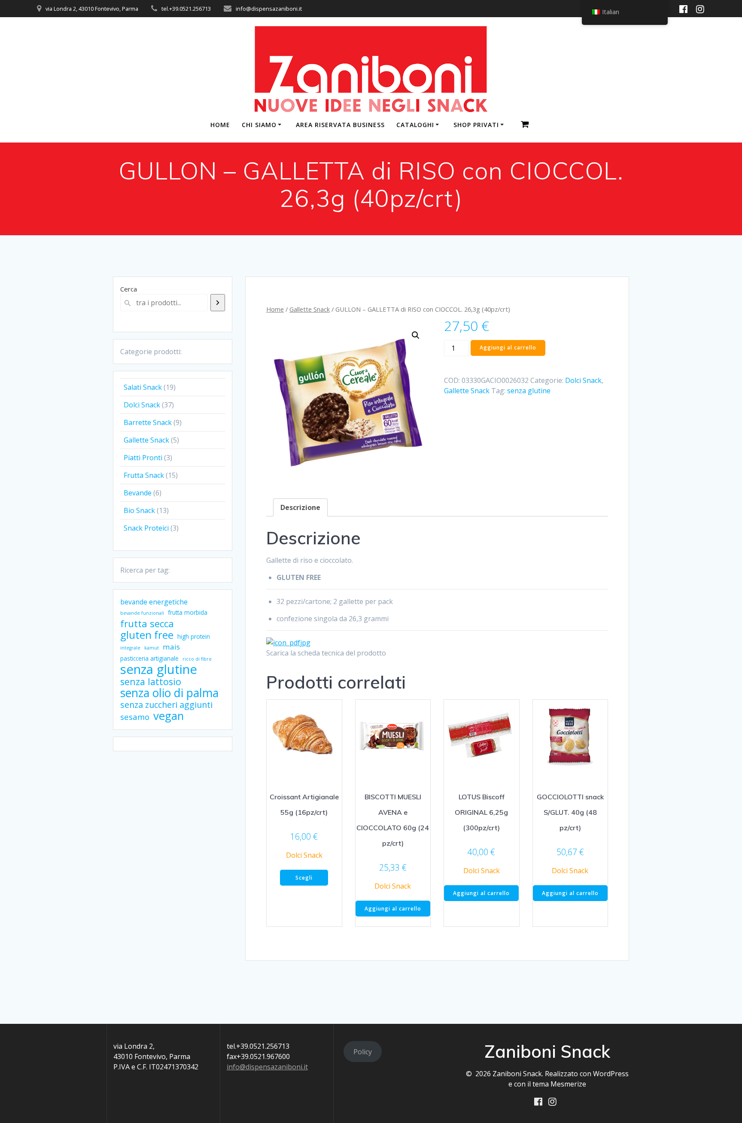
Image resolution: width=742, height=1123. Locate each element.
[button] (415, 335)
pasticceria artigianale (149, 658)
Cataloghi (415, 125)
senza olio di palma (169, 693)
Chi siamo (259, 125)
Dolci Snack (583, 380)
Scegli (304, 877)
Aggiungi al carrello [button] (393, 908)
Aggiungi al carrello (508, 347)
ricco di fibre (197, 659)
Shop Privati (476, 125)
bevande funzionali (142, 613)
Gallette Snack (309, 309)
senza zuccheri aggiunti (166, 705)
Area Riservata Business (340, 125)
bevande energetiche (154, 602)
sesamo (134, 717)
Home (275, 309)
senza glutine (158, 669)
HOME (220, 125)
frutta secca (147, 623)
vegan (168, 715)
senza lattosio (150, 682)
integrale (130, 648)
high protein (193, 636)
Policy (362, 1051)
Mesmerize (568, 1084)
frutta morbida (187, 612)
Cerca (128, 289)
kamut (151, 648)
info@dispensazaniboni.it (267, 1066)
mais (171, 647)
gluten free (146, 635)
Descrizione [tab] (300, 507)
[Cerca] (217, 302)
